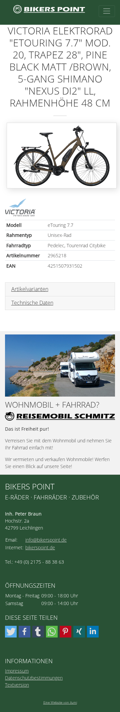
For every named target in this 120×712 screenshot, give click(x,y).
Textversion (17, 685)
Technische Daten (32, 302)
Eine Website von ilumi (60, 702)
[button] (11, 631)
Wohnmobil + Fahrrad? (52, 405)
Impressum (17, 671)
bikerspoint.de (40, 547)
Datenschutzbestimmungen (34, 678)
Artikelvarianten (29, 289)
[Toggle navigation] (107, 11)
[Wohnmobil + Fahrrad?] (60, 365)
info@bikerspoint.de (46, 540)
